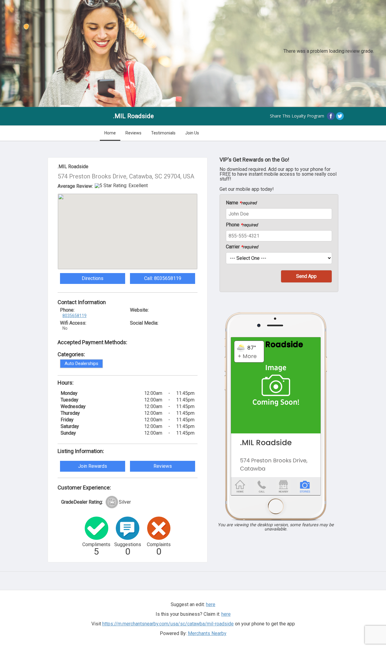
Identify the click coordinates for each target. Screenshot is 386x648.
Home (110, 133)
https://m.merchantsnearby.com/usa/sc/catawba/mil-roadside (168, 624)
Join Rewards (92, 466)
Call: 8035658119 (162, 278)
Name (241, 202)
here (226, 614)
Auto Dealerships (81, 363)
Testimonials (163, 133)
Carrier (242, 246)
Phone (242, 224)
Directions (92, 278)
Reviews (133, 133)
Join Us (192, 133)
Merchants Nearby (207, 633)
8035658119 (74, 315)
